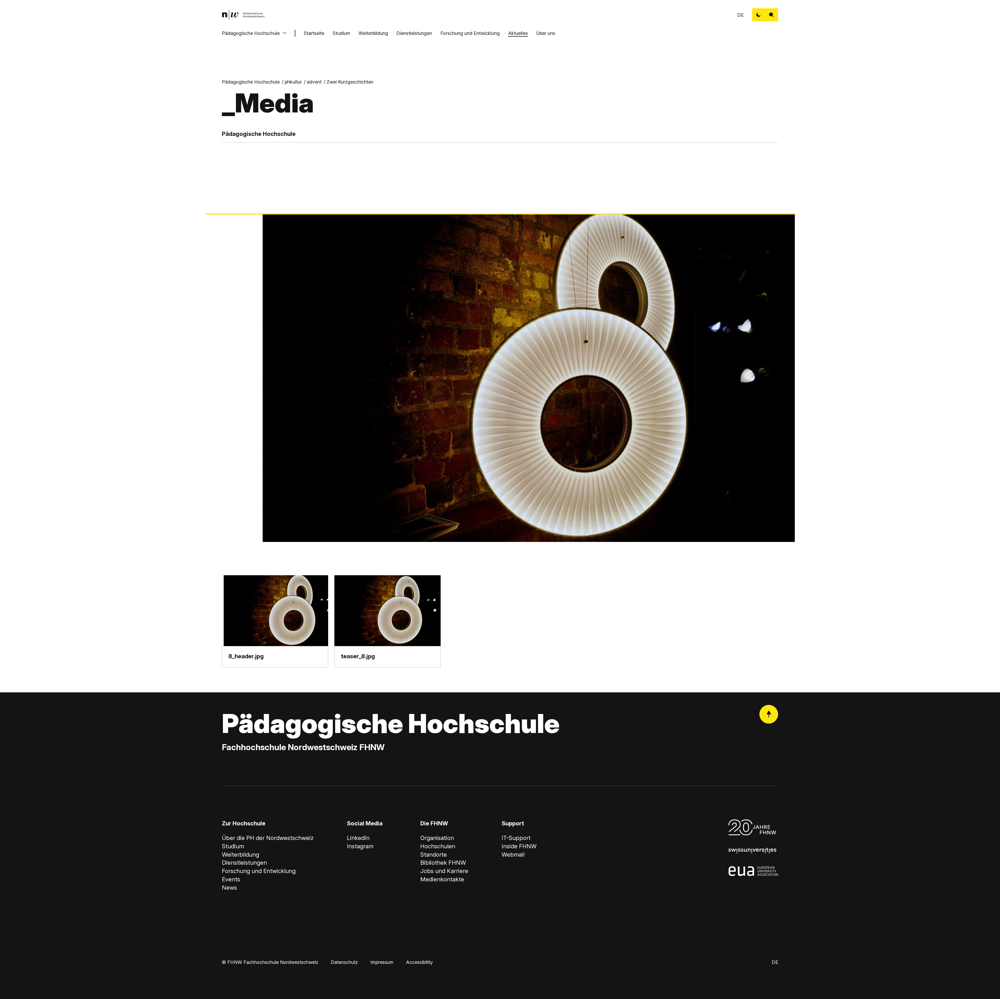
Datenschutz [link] (344, 962)
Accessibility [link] (419, 962)
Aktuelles (518, 33)
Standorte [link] (433, 854)
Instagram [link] (360, 846)
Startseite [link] (314, 33)
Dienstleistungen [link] (244, 862)
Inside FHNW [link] (519, 846)
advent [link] (314, 82)
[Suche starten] (771, 14)
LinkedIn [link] (358, 837)
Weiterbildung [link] (240, 854)
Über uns (545, 33)
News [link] (229, 887)
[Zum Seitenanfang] (768, 714)
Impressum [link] (381, 962)
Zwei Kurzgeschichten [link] (350, 82)
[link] (243, 15)
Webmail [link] (513, 854)
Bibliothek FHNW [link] (443, 862)
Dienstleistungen (414, 33)
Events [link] (231, 879)
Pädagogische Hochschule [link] (251, 82)
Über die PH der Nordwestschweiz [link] (268, 837)
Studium (341, 33)
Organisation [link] (437, 837)
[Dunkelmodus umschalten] (758, 14)
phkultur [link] (293, 82)
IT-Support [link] (516, 837)
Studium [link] (233, 846)
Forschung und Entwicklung (470, 33)
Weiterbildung (373, 33)
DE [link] (740, 15)
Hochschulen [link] (437, 846)
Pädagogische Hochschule (251, 33)
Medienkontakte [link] (442, 879)
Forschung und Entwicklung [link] (259, 871)
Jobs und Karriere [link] (444, 871)
